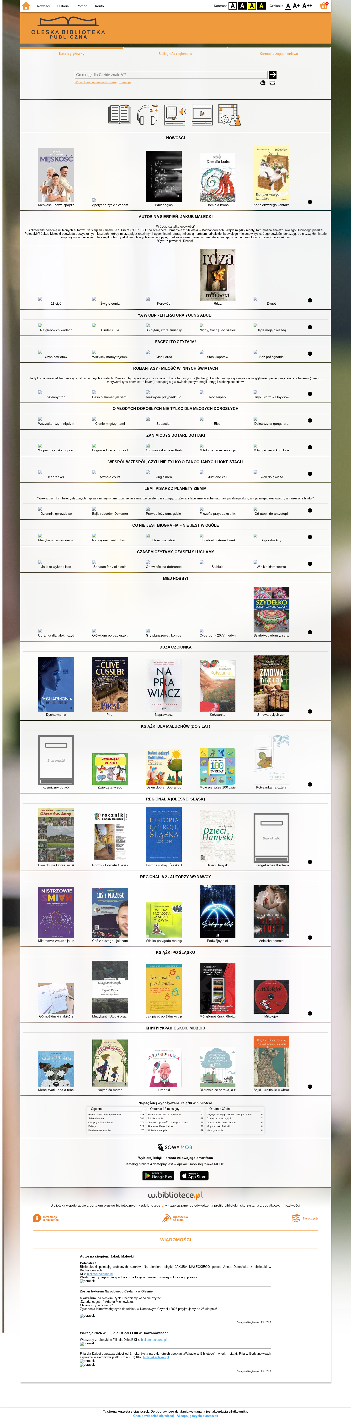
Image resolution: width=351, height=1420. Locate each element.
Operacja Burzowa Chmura (221, 1122)
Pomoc (82, 6)
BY (261, 5)
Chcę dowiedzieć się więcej (153, 1416)
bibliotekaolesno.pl (100, 1274)
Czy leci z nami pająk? (219, 1118)
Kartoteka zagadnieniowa (279, 54)
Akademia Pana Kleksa (160, 1126)
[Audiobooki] (175, 126)
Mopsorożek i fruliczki (218, 1126)
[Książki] (120, 126)
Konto (99, 6)
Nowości (43, 6)
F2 (307, 5)
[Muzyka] (148, 126)
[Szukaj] (273, 75)
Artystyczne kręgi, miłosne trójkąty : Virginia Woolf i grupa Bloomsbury (245, 1114)
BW (242, 5)
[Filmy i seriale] (203, 126)
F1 (296, 5)
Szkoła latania (96, 1118)
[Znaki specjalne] (272, 83)
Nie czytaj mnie (215, 1130)
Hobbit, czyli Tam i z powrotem (104, 1114)
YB (252, 5)
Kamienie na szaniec (99, 1130)
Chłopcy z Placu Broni (100, 1122)
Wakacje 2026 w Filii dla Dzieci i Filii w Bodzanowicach (124, 1333)
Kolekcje (125, 82)
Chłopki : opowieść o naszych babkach (169, 1122)
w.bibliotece (153, 1205)
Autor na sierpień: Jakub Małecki (107, 1256)
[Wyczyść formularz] (263, 83)
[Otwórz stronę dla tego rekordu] (57, 175)
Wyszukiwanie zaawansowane (96, 82)
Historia (63, 6)
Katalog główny (72, 54)
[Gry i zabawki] (230, 126)
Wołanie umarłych (157, 1130)
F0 (288, 5)
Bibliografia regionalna (175, 54)
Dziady (92, 1126)
